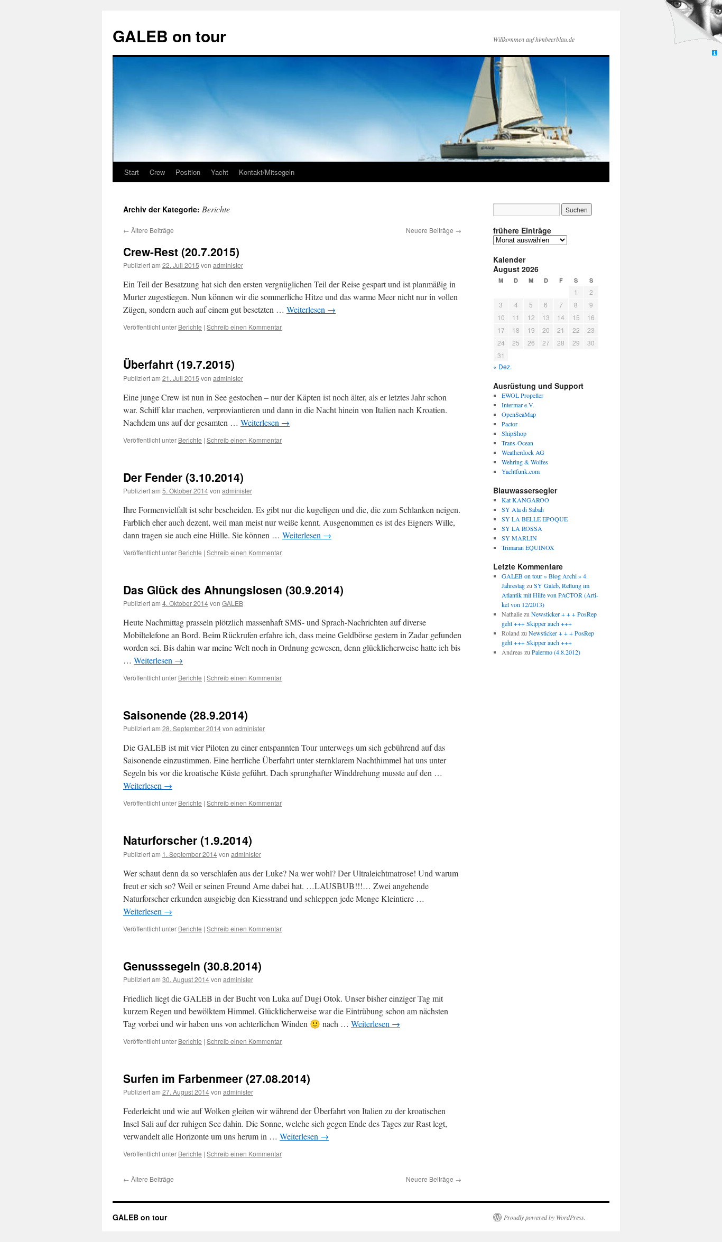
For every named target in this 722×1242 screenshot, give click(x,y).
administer (228, 264)
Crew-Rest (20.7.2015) (181, 251)
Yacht (219, 172)
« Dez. (502, 366)
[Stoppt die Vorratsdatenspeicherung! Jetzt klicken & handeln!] (692, 24)
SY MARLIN (519, 538)
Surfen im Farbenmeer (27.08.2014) (216, 1078)
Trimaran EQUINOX (528, 547)
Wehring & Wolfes (525, 461)
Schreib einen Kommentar (244, 326)
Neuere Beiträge (433, 230)
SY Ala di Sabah (523, 509)
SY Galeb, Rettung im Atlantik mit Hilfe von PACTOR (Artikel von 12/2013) (550, 595)
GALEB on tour (169, 35)
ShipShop (514, 433)
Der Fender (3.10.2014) (183, 477)
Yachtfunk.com (521, 471)
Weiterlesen (311, 309)
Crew (157, 172)
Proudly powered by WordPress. (545, 1217)
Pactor (509, 423)
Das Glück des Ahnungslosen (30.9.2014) (233, 589)
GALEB (232, 603)
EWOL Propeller (522, 395)
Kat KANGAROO (525, 500)
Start (131, 172)
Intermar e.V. (518, 404)
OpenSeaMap (519, 414)
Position (187, 172)
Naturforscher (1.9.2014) (187, 840)
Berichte (190, 326)
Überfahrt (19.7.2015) (179, 364)
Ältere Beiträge (148, 230)
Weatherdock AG (523, 452)
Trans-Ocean (517, 442)
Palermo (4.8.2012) (556, 652)
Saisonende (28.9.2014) (185, 715)
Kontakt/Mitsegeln (266, 172)
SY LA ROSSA (522, 528)
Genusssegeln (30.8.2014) (192, 966)
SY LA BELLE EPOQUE (535, 519)
